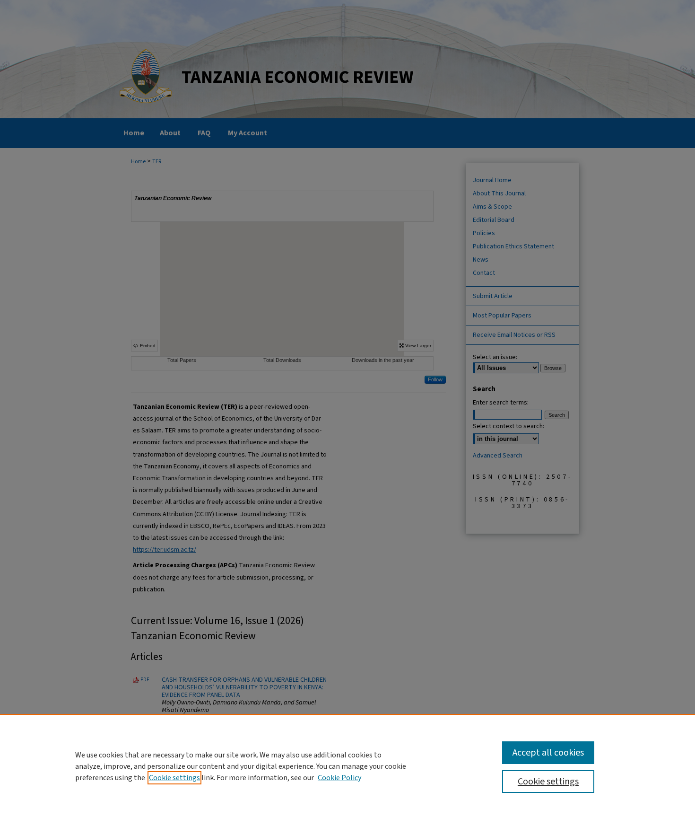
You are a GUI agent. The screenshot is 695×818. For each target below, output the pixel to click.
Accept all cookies (548, 752)
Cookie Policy (339, 778)
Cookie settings (174, 778)
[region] (347, 766)
